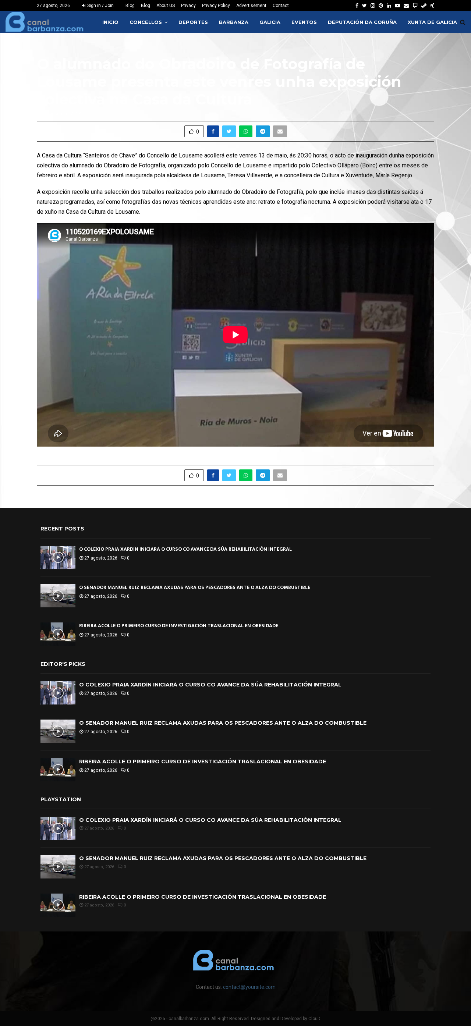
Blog (130, 5)
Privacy (188, 5)
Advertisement (251, 5)
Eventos (304, 22)
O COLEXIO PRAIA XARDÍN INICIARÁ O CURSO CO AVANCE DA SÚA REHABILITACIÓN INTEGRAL (185, 549)
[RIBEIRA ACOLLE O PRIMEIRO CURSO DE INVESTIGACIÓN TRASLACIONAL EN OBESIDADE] (57, 634)
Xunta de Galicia (432, 22)
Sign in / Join (100, 5)
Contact (281, 5)
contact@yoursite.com (249, 987)
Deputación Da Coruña (362, 22)
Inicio (110, 22)
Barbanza (233, 22)
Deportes (193, 22)
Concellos (146, 22)
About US (165, 5)
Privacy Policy (216, 5)
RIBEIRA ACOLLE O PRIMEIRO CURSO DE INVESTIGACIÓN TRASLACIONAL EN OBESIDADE (178, 625)
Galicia (269, 22)
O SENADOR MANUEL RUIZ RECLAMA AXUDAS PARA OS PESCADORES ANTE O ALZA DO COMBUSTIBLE (194, 587)
